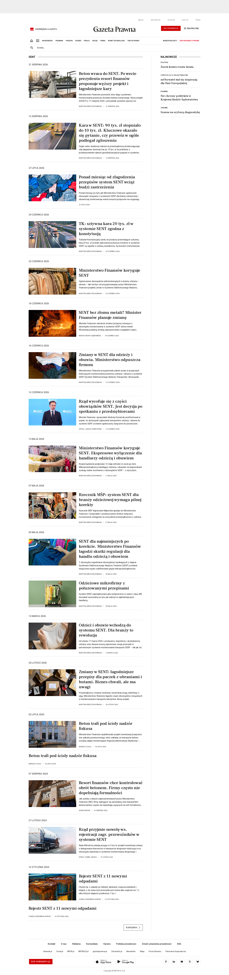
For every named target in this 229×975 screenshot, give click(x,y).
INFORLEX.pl (83, 951)
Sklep (198, 20)
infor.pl (185, 20)
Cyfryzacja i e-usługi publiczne (174, 75)
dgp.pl (140, 20)
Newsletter (131, 951)
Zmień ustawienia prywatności (156, 944)
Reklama (76, 944)
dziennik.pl (155, 20)
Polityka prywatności (126, 944)
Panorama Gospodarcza (176, 951)
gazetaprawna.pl (100, 951)
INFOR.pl (70, 951)
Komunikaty (92, 944)
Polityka (164, 62)
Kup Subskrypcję (171, 28)
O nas (64, 944)
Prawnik (164, 91)
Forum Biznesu (155, 951)
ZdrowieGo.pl (116, 951)
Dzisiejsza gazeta (46, 29)
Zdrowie (164, 108)
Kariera (107, 944)
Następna (131, 927)
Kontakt (51, 944)
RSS (179, 944)
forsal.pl (171, 20)
